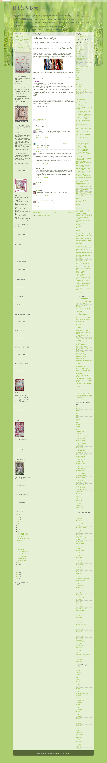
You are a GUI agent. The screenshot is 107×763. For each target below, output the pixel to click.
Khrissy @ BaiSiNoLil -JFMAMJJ (83, 240)
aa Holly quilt (79, 544)
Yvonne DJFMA (79, 435)
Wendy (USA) (79, 68)
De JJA (78, 63)
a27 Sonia (78, 714)
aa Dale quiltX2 (79, 523)
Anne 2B (78, 652)
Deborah (78, 408)
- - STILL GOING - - (80, 208)
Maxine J (78, 51)
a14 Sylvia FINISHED (81, 459)
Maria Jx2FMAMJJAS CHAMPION (84, 360)
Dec (18, 517)
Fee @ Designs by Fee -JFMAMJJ (84, 231)
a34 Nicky (78, 725)
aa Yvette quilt (79, 649)
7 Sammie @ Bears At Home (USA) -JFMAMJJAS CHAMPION (84, 129)
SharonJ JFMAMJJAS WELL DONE (84, 383)
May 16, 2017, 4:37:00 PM (42, 147)
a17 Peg (78, 697)
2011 (17, 576)
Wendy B (78, 77)
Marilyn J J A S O (80, 56)
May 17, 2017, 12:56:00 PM (42, 186)
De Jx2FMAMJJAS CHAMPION (83, 317)
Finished (19, 542)
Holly (77, 79)
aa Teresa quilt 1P (80, 638)
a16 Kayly (78, 695)
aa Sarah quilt (79, 615)
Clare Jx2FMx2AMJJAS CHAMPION (81, 315)
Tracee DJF (79, 433)
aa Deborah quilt (80, 529)
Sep (18, 523)
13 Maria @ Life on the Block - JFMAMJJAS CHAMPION (83, 147)
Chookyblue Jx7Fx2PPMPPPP (83, 313)
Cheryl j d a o (79, 65)
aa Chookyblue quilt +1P (81, 522)
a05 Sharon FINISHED (81, 443)
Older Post (70, 212)
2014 (17, 570)
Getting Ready (20, 536)
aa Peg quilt (79, 596)
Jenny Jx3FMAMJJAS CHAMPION (84, 338)
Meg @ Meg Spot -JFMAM (82, 258)
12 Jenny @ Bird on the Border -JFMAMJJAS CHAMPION (83, 144)
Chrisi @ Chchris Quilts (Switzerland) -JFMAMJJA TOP (83, 175)
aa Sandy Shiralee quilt (81, 611)
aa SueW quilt (79, 629)
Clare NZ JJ (79, 84)
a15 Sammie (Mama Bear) (82, 693)
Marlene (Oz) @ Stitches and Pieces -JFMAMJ (82, 250)
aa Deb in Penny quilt (81, 527)
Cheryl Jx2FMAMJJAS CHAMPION (84, 308)
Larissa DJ (78, 420)
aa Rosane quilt (79, 604)
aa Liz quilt (78, 567)
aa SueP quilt (79, 626)
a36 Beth (78, 730)
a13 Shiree (78, 690)
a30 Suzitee (79, 718)
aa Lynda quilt (79, 574)
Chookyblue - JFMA (80, 101)
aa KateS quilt (79, 559)
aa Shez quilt (79, 620)
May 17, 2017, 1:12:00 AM (42, 177)
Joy (77, 82)
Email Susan (17, 49)
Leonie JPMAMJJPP (81, 351)
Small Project (20, 546)
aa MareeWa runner (80, 580)
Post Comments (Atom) (44, 215)
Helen (77, 413)
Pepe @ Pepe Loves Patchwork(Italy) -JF (81, 272)
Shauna (78, 426)
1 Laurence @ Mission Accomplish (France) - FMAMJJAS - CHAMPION (84, 108)
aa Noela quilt (79, 590)
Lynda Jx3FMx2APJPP (81, 354)
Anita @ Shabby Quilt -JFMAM (83, 213)
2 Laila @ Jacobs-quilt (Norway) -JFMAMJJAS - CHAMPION (83, 112)
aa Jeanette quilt (80, 550)
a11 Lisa (78, 686)
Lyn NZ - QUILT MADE (81, 89)
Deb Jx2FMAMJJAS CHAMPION (83, 319)
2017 (17, 516)
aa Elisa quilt (79, 534)
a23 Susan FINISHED (81, 475)
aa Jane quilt (79, 548)
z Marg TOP (79, 498)
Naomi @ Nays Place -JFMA (82, 263)
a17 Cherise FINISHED (81, 464)
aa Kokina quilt (79, 562)
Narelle (38, 142)
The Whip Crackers (80, 99)
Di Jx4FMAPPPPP (80, 321)
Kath (77, 415)
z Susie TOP (79, 505)
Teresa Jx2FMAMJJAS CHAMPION (84, 395)
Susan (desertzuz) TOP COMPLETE (81, 59)
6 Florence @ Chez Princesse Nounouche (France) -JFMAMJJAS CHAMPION (84, 126)
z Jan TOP (78, 494)
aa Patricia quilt (79, 594)
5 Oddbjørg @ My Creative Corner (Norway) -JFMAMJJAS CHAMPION (83, 121)
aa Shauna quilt (79, 618)
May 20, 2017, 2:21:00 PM (42, 195)
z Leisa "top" (79, 741)
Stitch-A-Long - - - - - (33, 7)
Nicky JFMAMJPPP (80, 366)
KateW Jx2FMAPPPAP (81, 344)
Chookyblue (79, 86)
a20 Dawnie (79, 702)
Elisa (77, 410)
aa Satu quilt (79, 617)
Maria (37, 151)
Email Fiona (17, 44)
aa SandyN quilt (79, 613)
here (40, 97)
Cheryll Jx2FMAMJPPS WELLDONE (81, 310)
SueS (77, 427)
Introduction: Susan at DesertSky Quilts (22, 555)
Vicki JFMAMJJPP (80, 397)
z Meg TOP (78, 502)
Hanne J (78, 412)
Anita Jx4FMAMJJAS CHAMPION (83, 301)
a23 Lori (78, 707)
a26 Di (77, 713)
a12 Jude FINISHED (80, 456)
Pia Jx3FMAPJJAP (80, 373)
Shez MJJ (78, 88)
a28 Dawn (78, 716)
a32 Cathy (78, 721)
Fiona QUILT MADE (80, 93)
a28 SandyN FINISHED (81, 484)
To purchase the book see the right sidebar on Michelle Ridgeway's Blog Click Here (22, 39)
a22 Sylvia (78, 706)
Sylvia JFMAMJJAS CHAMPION (83, 393)
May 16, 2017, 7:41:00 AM (42, 137)
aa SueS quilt (79, 627)
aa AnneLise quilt (80, 516)
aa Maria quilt (79, 583)
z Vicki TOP (79, 509)
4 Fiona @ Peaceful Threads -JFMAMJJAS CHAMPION (83, 118)
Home (54, 212)
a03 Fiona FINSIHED (81, 440)
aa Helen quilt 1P (80, 543)
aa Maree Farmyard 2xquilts (82, 578)
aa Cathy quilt (79, 520)
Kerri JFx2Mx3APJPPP (81, 346)
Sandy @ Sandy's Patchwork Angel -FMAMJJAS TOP (84, 159)
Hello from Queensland (22, 553)
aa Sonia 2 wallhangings (81, 624)
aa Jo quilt (78, 552)
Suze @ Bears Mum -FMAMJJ (83, 283)
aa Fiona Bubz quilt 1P (81, 537)
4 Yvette (78, 674)
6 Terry (77, 677)
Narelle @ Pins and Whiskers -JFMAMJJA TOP (83, 184)
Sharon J (78, 53)
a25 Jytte (78, 711)
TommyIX (58, 753)
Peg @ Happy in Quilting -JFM (83, 266)
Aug (18, 525)
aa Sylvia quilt (79, 636)
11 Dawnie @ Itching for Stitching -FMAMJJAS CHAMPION (84, 141)
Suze (77, 429)
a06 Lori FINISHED (80, 445)
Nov (18, 519)
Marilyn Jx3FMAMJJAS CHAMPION (81, 362)
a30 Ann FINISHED (80, 487)
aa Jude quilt (79, 555)
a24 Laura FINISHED (81, 477)
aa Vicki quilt (79, 643)
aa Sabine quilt (79, 606)
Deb (77, 61)
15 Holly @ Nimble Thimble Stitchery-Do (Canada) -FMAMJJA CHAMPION (83, 154)
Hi (17, 544)
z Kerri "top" (79, 737)
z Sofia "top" (79, 748)
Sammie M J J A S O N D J (82, 49)
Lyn (77, 422)
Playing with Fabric (21, 560)
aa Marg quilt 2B (80, 581)
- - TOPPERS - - (79, 156)
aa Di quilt (78, 530)
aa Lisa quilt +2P (80, 566)
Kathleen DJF (79, 417)
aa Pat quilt (78, 592)
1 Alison (78, 668)
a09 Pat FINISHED (80, 450)
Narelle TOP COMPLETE (82, 66)
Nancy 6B (78, 656)
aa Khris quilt (79, 560)
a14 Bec (78, 691)
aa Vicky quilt (79, 647)
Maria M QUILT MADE (81, 73)
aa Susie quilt (79, 631)
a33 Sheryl (78, 723)
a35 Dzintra (78, 727)
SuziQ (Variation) (80, 431)
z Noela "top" (79, 746)
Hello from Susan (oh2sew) (23, 551)
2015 (17, 568)
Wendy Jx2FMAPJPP (81, 399)
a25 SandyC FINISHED (81, 479)
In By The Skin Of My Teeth (23, 538)
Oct (18, 521)
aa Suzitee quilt (79, 634)
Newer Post (37, 212)
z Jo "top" (78, 735)
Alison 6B (78, 650)
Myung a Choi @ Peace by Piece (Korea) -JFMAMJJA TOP (83, 193)
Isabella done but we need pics (83, 654)
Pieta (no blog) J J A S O (81, 48)
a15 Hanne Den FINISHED (82, 461)
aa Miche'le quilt (80, 587)
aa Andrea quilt (79, 514)
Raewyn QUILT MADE (81, 91)
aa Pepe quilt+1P (80, 597)
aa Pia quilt (78, 601)
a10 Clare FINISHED (81, 452)
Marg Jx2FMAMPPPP (81, 356)
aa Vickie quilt (79, 645)
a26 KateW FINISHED (81, 480)
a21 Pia (78, 704)
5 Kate (77, 676)
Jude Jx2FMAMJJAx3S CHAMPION (81, 342)
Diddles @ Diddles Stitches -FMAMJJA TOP (82, 190)
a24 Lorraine (79, 709)
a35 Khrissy (79, 728)
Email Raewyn (18, 45)
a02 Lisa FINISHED (80, 438)
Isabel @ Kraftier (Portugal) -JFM (83, 233)
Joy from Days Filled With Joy (43, 200)
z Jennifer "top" (79, 734)
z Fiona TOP (79, 493)
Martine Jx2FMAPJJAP (81, 364)
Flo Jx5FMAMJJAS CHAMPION (83, 330)
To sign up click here (19, 36)
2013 (17, 572)
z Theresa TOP (79, 507)
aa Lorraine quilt (80, 571)
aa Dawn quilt (79, 525)
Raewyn (38, 190)
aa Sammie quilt (80, 610)
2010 (17, 578)
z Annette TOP (79, 491)
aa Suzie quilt (79, 633)
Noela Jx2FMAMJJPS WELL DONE (84, 368)
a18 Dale (78, 698)
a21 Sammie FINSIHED (81, 472)
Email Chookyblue (19, 47)
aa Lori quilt (79, 569)
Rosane (78, 424)
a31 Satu (78, 720)
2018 (17, 514)
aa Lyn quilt (78, 573)
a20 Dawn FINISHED (81, 470)
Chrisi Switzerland (80, 81)
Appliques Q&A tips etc (81, 292)
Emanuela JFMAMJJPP (81, 323)
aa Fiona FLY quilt (80, 539)
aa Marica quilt (79, 585)
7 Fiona (78, 679)
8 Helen (78, 681)
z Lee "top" (78, 739)
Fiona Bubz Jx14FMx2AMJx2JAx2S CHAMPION (81, 326)
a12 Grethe (78, 688)
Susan (37, 182)
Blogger (67, 753)
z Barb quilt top (79, 657)
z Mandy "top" (79, 744)
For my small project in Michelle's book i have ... (23, 534)
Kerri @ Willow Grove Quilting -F (83, 238)
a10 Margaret (79, 684)
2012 (17, 574)
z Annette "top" (79, 732)
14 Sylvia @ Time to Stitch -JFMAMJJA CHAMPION (82, 150)
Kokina (78, 419)
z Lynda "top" (79, 743)
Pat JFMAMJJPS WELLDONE (83, 370)
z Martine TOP (79, 500)
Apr (18, 562)
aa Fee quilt (79, 536)
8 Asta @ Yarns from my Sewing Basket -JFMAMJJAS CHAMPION (83, 132)
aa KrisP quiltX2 (80, 564)
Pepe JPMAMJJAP (80, 372)
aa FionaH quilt (79, 541)
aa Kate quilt (79, 557)
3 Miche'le (78, 672)
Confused (19, 540)
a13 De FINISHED (80, 457)
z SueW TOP (79, 503)
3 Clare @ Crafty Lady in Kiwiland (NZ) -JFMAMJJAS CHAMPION (83, 115)
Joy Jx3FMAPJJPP (80, 340)
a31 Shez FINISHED (81, 489)
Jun (18, 529)
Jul (18, 527)
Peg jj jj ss (78, 70)
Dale (77, 406)
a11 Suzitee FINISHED (81, 454)
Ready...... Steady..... (21, 558)
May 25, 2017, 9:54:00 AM (42, 204)
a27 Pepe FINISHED (81, 482)
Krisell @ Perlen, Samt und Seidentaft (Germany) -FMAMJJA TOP (83, 162)
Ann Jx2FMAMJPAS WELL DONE (83, 303)
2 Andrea (78, 670)
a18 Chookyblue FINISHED (82, 466)
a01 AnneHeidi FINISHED (82, 436)
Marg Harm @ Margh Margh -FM (83, 247)
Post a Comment (38, 206)
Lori (77, 75)
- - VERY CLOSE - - (80, 195)
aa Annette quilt (79, 518)
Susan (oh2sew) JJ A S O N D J (83, 55)
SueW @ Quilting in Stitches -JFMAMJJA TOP (82, 166)
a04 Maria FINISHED (81, 442)
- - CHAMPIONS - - (80, 105)
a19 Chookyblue (80, 700)
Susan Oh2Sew (40, 120)
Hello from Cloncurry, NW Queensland (22, 548)
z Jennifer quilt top (80, 661)
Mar (18, 564)
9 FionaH (78, 683)
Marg (77, 72)
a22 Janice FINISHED (81, 473)
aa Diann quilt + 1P (80, 532)
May (18, 531)
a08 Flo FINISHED (80, 449)
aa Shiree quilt (79, 622)
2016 (17, 567)
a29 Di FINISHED (80, 486)
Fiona (37, 129)
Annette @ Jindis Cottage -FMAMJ (84, 215)
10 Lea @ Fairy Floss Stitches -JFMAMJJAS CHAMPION (83, 138)
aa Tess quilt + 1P (80, 640)
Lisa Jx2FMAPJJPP (80, 353)
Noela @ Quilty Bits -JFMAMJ (82, 265)
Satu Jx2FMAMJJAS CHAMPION (83, 378)
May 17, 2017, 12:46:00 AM (42, 163)
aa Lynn (78, 576)
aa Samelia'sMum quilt (81, 608)
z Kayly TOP (79, 496)
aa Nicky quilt (79, 589)
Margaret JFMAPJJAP (81, 358)
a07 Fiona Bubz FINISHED (82, 447)
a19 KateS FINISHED (81, 468)
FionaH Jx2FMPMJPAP (81, 328)
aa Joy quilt (78, 553)
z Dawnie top (79, 659)
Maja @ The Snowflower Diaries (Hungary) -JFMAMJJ (83, 245)
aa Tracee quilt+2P (80, 641)
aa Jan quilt (78, 546)
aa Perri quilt (79, 599)
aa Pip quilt (78, 603)
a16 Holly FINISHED (81, 463)
